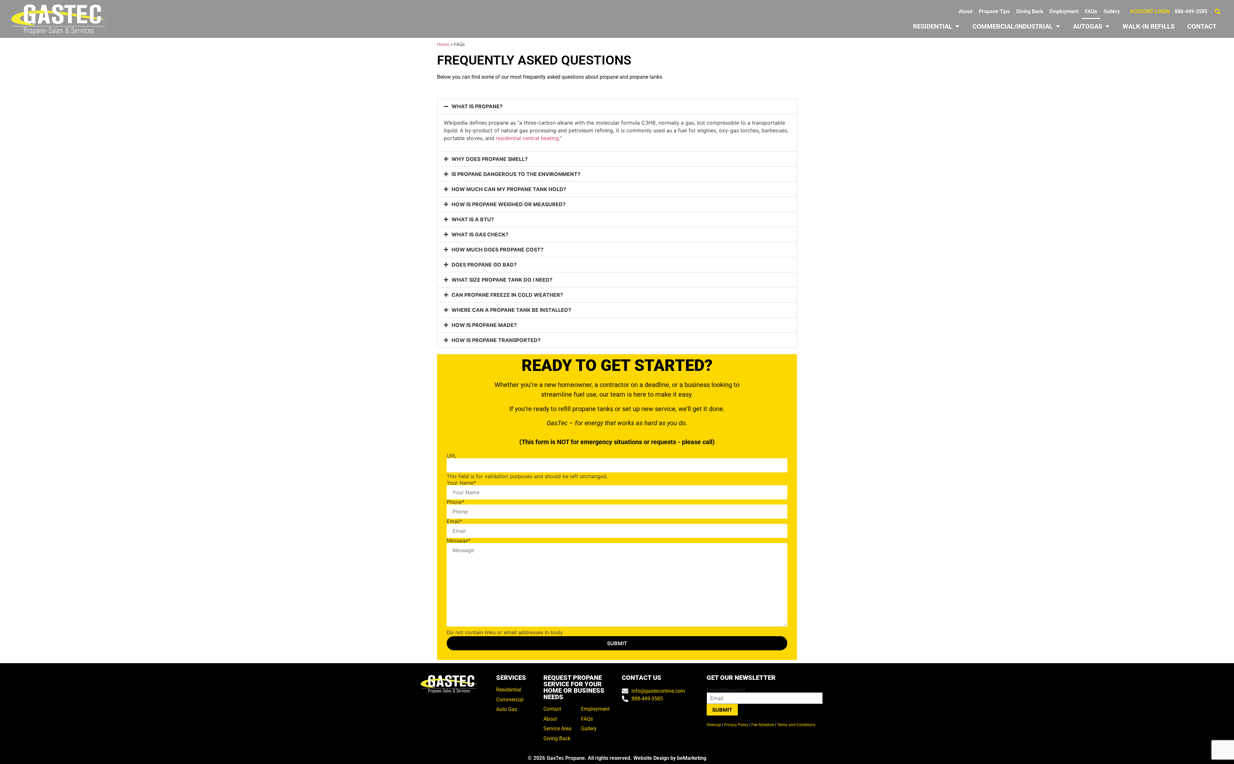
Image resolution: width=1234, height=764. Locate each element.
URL (452, 455)
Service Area (557, 728)
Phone (455, 502)
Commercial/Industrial (1012, 26)
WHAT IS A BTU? (473, 219)
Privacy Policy (736, 725)
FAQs (1091, 11)
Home (443, 44)
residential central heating (527, 138)
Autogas (1087, 26)
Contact (1201, 26)
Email (454, 521)
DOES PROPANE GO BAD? (484, 264)
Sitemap (714, 725)
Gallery (1112, 11)
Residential (932, 26)
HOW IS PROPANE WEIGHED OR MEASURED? (509, 204)
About (965, 11)
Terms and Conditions (796, 725)
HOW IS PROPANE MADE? (484, 325)
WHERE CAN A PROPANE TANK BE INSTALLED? (511, 310)
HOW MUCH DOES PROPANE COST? (497, 249)
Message (459, 540)
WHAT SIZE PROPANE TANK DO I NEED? (502, 280)
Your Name (461, 482)
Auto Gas (506, 709)
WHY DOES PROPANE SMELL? (490, 159)
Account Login (1150, 11)
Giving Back (1029, 11)
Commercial (509, 700)
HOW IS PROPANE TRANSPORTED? (496, 340)
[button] (1217, 11)
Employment (1064, 11)
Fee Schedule (762, 725)
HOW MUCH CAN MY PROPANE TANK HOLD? (509, 189)
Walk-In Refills (1148, 26)
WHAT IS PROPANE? (477, 106)
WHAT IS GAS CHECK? (480, 234)
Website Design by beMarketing (669, 758)
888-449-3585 (1191, 11)
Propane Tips (994, 11)
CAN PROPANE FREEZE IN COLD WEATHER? (507, 295)
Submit (722, 710)
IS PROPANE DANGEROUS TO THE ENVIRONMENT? (516, 174)
